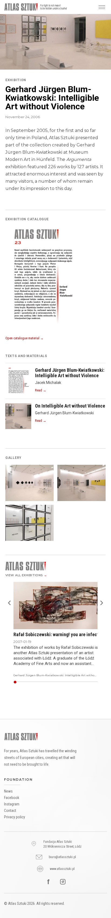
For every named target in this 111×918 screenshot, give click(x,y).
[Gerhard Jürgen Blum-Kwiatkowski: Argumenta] (25, 682)
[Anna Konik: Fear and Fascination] (80, 682)
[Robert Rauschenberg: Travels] (45, 682)
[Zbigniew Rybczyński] (63, 682)
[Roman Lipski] (85, 682)
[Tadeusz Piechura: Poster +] (31, 682)
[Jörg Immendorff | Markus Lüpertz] (87, 682)
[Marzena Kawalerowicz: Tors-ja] (21, 682)
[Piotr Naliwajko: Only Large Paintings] (30, 682)
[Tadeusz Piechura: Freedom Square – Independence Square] (32, 682)
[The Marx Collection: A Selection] (77, 682)
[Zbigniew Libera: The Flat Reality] (68, 682)
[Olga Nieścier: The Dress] (34, 682)
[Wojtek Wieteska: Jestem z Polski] (66, 682)
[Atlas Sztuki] (21, 737)
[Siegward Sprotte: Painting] (97, 682)
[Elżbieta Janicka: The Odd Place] (17, 682)
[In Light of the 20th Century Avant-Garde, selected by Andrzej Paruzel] (47, 682)
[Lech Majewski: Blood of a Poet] (19, 682)
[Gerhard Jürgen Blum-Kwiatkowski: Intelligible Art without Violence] (15, 682)
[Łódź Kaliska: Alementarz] (94, 682)
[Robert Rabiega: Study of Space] (18, 682)
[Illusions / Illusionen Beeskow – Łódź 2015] (54, 682)
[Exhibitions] (55, 566)
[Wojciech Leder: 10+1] (35, 682)
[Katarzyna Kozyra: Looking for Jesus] (60, 682)
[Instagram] (62, 881)
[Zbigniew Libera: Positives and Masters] (36, 682)
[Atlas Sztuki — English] (21, 7)
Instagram (11, 804)
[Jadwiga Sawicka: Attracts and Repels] (29, 682)
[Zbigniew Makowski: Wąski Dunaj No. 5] (89, 682)
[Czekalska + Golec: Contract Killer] (76, 682)
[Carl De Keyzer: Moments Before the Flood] (52, 682)
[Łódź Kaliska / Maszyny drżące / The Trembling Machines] (65, 682)
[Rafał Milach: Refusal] (40, 682)
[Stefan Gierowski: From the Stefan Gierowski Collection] (44, 682)
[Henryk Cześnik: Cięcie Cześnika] (28, 682)
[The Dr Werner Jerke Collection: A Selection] (53, 682)
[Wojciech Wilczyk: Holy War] (56, 682)
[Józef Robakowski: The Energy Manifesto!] (88, 682)
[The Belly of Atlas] (83, 682)
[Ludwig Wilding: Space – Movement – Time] (92, 682)
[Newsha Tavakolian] (43, 682)
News (8, 791)
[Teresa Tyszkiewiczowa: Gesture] (64, 682)
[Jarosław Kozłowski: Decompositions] (62, 682)
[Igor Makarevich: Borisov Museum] (51, 682)
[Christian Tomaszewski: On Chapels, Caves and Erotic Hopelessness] (23, 682)
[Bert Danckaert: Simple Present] (57, 682)
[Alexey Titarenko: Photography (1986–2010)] (81, 682)
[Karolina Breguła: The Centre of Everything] (69, 682)
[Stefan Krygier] (79, 682)
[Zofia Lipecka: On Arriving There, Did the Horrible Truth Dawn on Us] (67, 682)
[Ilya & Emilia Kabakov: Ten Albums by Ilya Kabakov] (22, 682)
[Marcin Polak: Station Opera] (78, 682)
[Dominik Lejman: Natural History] (95, 682)
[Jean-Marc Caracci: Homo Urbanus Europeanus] (55, 682)
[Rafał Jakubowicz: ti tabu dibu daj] (93, 682)
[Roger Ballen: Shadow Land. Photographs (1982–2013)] (59, 682)
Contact (10, 810)
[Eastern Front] (71, 682)
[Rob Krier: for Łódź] (90, 682)
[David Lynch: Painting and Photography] (38, 682)
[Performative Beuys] (74, 682)
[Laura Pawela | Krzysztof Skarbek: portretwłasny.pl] (33, 682)
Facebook (11, 797)
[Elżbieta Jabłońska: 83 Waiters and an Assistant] (20, 682)
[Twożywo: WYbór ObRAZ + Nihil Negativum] (82, 682)
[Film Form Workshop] (42, 682)
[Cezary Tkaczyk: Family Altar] (26, 682)
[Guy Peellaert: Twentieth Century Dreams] (27, 682)
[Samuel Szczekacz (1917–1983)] (70, 682)
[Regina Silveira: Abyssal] (84, 682)
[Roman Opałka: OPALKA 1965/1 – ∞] (39, 682)
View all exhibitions (26, 575)
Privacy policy (14, 817)
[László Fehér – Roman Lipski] (58, 682)
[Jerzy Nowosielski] (50, 682)
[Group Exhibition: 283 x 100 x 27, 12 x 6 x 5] (41, 682)
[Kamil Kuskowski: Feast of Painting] (91, 682)
